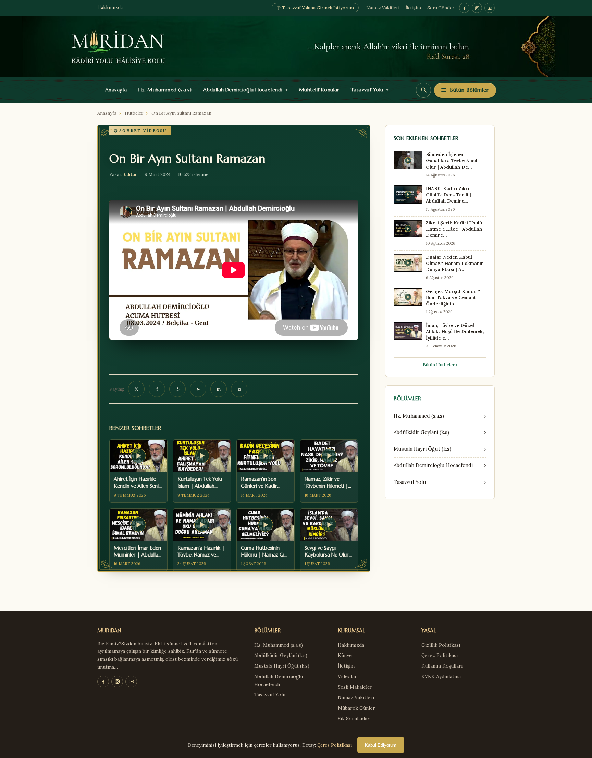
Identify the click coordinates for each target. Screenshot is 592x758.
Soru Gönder (440, 8)
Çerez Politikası (439, 655)
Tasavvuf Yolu (368, 90)
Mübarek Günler (356, 708)
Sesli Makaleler (355, 687)
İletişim (413, 8)
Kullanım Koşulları (442, 666)
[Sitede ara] (423, 90)
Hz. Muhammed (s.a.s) (163, 90)
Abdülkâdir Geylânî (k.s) (280, 655)
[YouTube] (489, 8)
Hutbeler (134, 113)
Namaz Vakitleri (382, 8)
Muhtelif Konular (317, 90)
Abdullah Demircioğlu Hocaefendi (243, 90)
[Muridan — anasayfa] (296, 46)
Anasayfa (114, 90)
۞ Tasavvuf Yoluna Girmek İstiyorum (315, 8)
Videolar (347, 676)
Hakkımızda (110, 7)
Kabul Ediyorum (380, 745)
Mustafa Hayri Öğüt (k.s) (281, 666)
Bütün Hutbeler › (440, 365)
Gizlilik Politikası (440, 645)
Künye (345, 655)
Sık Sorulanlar (354, 719)
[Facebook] (464, 8)
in (219, 389)
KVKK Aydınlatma (441, 676)
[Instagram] (477, 8)
